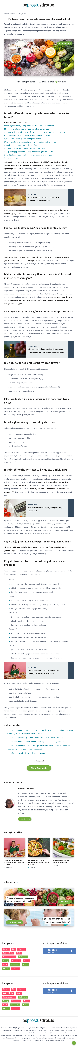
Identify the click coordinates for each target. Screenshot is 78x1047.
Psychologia (16, 961)
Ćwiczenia (15, 969)
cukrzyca (23, 182)
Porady (5, 961)
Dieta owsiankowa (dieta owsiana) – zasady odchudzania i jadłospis (36, 742)
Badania (5, 949)
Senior (26, 961)
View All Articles (25, 819)
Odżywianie (23, 14)
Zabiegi (25, 965)
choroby (35, 103)
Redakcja (4, 1028)
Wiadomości (15, 965)
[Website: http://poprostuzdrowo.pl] (41, 788)
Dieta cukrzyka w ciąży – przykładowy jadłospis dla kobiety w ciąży (36, 738)
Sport (5, 965)
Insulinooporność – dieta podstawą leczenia (27, 753)
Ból (13, 949)
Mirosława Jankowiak (26, 789)
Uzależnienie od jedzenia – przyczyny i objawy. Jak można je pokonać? (14, 862)
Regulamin (20, 1028)
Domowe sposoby (9, 957)
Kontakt (12, 1028)
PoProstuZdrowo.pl (10, 14)
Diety (19, 953)
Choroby (21, 949)
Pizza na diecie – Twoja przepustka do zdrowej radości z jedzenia (38, 862)
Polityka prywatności (33, 1028)
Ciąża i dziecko (8, 953)
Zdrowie (6, 969)
